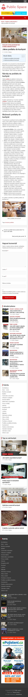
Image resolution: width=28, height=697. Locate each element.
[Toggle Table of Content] (22, 56)
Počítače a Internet (15, 316)
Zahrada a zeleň (18, 309)
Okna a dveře (5, 417)
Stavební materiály (7, 429)
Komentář (5, 250)
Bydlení (12, 309)
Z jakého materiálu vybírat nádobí (13, 528)
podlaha (12, 222)
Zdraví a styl (5, 432)
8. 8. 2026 (12, 322)
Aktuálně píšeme (9, 306)
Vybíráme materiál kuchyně (11, 505)
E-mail (4, 276)
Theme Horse (16, 692)
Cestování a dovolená (16, 333)
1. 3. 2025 (4, 484)
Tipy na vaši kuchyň (9, 438)
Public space (18, 690)
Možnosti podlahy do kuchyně (11, 60)
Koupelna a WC (6, 407)
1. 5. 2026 (12, 340)
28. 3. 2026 (12, 378)
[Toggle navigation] (3, 18)
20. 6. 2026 (12, 331)
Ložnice (4, 411)
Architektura (13, 350)
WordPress (19, 694)
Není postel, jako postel (18, 236)
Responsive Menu (25, 1)
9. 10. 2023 (5, 52)
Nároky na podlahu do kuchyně (11, 58)
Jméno (4, 269)
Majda (10, 52)
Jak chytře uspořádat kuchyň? (12, 458)
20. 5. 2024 (5, 530)
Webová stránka (6, 283)
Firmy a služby (13, 324)
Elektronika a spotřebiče (8, 401)
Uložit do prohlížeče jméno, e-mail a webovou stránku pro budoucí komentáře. (13, 292)
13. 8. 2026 (12, 314)
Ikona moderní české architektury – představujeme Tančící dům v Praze (17, 364)
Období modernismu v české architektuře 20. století (17, 353)
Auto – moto (5, 390)
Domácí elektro (6, 399)
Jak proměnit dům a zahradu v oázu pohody (17, 311)
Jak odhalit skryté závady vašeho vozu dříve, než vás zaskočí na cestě (17, 337)
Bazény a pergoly (6, 392)
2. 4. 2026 (12, 357)
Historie (20, 370)
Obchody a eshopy (7, 415)
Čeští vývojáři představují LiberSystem (17, 319)
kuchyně (7, 222)
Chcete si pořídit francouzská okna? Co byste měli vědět (14, 230)
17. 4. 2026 (12, 348)
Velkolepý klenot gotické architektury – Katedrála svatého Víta (17, 375)
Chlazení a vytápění (7, 397)
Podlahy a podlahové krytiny (11, 45)
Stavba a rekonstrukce (9, 46)
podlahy (8, 79)
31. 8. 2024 (5, 507)
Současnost (13, 371)
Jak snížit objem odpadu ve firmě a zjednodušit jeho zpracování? (17, 327)
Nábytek (4, 413)
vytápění (4, 101)
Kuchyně (16, 342)
